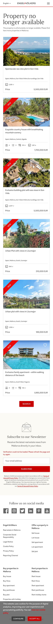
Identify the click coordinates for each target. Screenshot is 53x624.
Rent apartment (38, 585)
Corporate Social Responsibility (9, 535)
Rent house (36, 576)
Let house (35, 538)
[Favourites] (45, 42)
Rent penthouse (38, 590)
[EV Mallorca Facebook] (5, 510)
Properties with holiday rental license (12, 600)
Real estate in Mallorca (11, 530)
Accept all (34, 619)
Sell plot (35, 551)
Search (26, 404)
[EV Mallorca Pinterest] (38, 510)
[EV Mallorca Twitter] (22, 510)
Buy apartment (9, 585)
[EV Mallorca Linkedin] (30, 510)
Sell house (35, 533)
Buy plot (6, 594)
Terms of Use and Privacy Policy (27, 486)
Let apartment (37, 547)
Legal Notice (8, 542)
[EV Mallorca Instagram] (14, 510)
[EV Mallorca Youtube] (47, 510)
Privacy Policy (8, 551)
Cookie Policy (8, 546)
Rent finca (36, 581)
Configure (18, 619)
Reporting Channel (10, 555)
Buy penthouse (9, 590)
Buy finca (6, 581)
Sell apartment (37, 542)
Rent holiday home (39, 594)
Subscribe (26, 469)
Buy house (7, 576)
